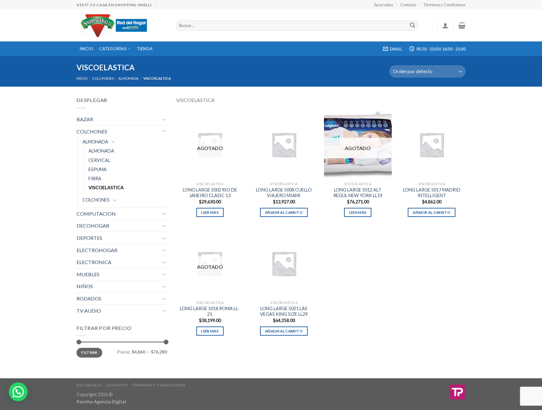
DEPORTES (89, 238)
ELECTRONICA (94, 262)
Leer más (210, 212)
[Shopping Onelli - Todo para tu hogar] (121, 25)
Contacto (408, 4)
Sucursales (383, 4)
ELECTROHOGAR (97, 250)
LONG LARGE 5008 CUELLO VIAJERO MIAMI (284, 192)
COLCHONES (103, 78)
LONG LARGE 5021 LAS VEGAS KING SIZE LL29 (284, 311)
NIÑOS (85, 286)
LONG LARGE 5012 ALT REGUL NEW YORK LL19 (357, 192)
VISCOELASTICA (106, 187)
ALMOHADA (128, 78)
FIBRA (94, 178)
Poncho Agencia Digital (101, 401)
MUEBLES (88, 274)
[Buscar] (412, 25)
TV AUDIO (89, 311)
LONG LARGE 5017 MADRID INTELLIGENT (431, 192)
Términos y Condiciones (444, 4)
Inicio (86, 48)
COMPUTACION (96, 214)
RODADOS (89, 298)
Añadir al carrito (284, 212)
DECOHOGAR (93, 226)
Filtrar (89, 352)
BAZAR (85, 119)
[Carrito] (461, 25)
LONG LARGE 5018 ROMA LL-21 (210, 311)
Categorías (112, 48)
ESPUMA (97, 169)
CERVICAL (99, 160)
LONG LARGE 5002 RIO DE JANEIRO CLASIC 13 (210, 192)
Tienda (145, 48)
